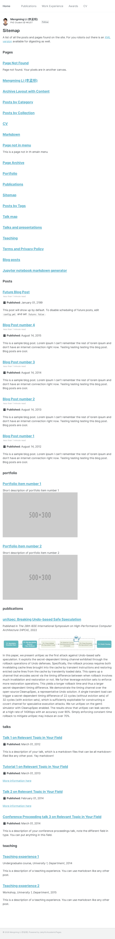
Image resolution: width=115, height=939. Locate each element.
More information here (17, 780)
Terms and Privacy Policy (23, 249)
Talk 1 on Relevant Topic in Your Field (32, 737)
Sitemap (9, 195)
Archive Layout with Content (26, 91)
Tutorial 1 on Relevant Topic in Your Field (35, 766)
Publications (28, 6)
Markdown (11, 134)
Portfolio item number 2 (22, 546)
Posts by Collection (19, 113)
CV (85, 6)
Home (6, 6)
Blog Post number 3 (19, 362)
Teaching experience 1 (21, 856)
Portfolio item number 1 (22, 484)
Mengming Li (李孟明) (20, 80)
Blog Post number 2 (19, 399)
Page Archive (13, 163)
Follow (45, 22)
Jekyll (42, 932)
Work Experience (52, 6)
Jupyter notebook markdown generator (35, 270)
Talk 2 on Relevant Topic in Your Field (33, 791)
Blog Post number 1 (18, 436)
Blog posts (11, 260)
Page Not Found (16, 63)
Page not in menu (17, 145)
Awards (73, 6)
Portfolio (10, 173)
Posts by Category (18, 102)
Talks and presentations (22, 227)
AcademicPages (54, 932)
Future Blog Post (16, 292)
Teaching (10, 238)
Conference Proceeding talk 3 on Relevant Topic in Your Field (52, 817)
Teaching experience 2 (21, 886)
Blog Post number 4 (19, 325)
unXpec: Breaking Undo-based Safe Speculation (42, 619)
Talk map (10, 216)
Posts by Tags (14, 206)
